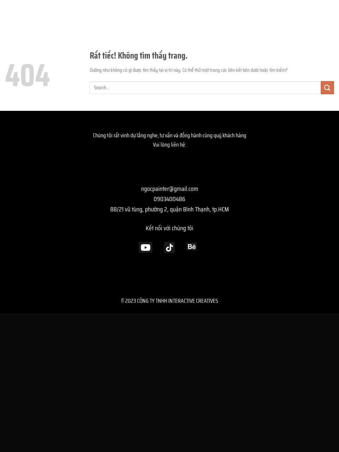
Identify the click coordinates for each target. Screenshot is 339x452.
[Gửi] (327, 87)
